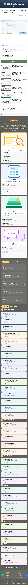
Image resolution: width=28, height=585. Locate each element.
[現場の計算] (2, 575)
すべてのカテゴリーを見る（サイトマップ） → (14, 567)
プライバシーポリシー (11, 581)
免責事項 (19, 581)
